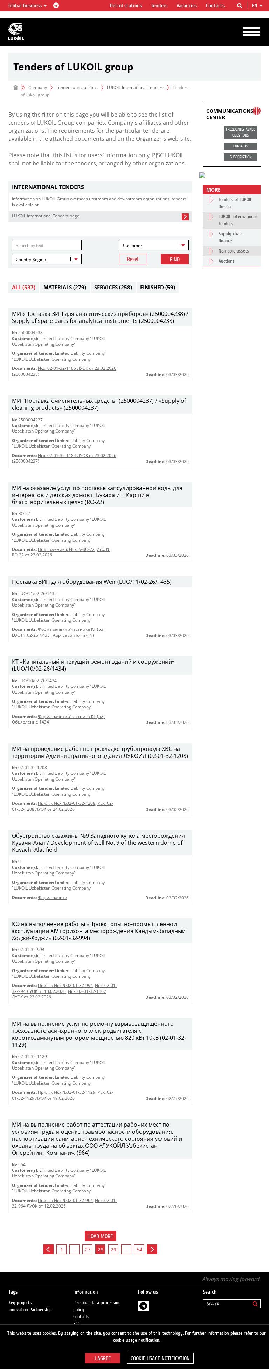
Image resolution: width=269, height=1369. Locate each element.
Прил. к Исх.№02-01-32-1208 (66, 803)
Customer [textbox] (132, 245)
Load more (100, 1236)
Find (175, 259)
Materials (64, 287)
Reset (133, 259)
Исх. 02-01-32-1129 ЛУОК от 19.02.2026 (62, 1095)
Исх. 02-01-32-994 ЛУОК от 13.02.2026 (64, 988)
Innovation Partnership (30, 1310)
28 (100, 1249)
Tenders (159, 5)
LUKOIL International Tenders (135, 87)
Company (37, 87)
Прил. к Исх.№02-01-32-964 (65, 1200)
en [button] (255, 5)
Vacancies (187, 5)
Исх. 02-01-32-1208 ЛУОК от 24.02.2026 (62, 806)
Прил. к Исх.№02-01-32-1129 (66, 1092)
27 (87, 1249)
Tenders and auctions (77, 87)
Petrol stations (126, 5)
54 (139, 1249)
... (75, 1249)
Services (113, 287)
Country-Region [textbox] (31, 259)
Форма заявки (52, 897)
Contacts (215, 5)
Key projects (20, 1303)
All (23, 287)
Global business (25, 5)
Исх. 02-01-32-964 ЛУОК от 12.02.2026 (64, 1203)
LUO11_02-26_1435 (31, 635)
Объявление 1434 (30, 722)
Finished (157, 287)
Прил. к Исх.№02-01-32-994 (65, 985)
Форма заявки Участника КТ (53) (71, 629)
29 (113, 1249)
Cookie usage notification (160, 1358)
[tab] (100, 187)
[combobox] (154, 245)
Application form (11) (73, 635)
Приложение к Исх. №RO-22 (66, 549)
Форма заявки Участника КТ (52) (71, 716)
